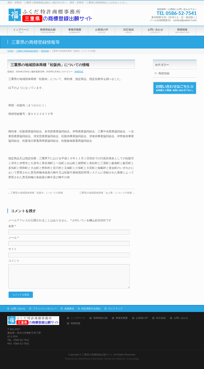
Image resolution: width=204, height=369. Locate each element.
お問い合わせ (18, 308)
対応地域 (161, 318)
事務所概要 (122, 318)
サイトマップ (115, 308)
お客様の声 (142, 318)
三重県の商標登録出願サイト (97, 354)
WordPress (84, 358)
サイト (12, 249)
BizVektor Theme (102, 358)
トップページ (78, 318)
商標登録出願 (100, 318)
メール (13, 237)
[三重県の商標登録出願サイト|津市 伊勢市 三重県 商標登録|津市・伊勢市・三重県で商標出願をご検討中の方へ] (50, 18)
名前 (12, 226)
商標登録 (79, 71)
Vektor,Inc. (120, 358)
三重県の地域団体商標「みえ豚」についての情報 (107, 192)
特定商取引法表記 (91, 308)
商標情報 (75, 323)
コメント (14, 260)
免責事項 (69, 308)
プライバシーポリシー (45, 308)
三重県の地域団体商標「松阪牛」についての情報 (35, 192)
